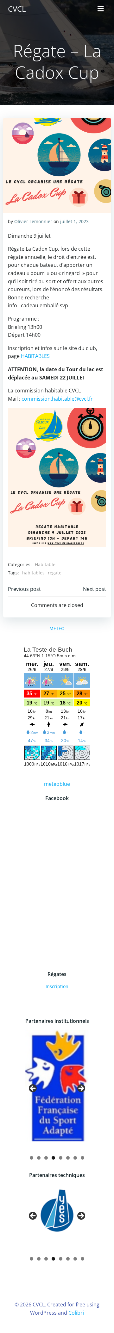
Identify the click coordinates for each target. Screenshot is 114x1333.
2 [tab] (39, 1158)
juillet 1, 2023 (74, 221)
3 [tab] (46, 1158)
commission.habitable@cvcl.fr (57, 398)
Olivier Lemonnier (33, 221)
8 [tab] (82, 1158)
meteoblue (57, 783)
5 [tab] (60, 1158)
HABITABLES (35, 356)
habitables (33, 573)
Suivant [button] (81, 1088)
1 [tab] (31, 1158)
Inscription (57, 986)
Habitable (45, 564)
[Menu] (100, 8)
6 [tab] (68, 1158)
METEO (57, 628)
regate (54, 573)
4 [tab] (53, 1158)
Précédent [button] (33, 1088)
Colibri (76, 1312)
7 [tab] (75, 1158)
